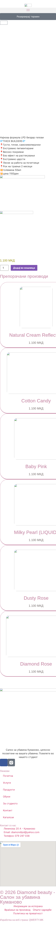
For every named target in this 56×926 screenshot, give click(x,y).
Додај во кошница (24, 267)
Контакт (7, 810)
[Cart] (3, 23)
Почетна (8, 775)
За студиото (10, 803)
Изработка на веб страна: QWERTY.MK (21, 920)
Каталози (8, 817)
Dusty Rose (36, 598)
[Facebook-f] (3, 762)
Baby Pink (36, 466)
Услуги (7, 782)
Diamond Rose (36, 664)
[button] (28, 10)
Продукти (9, 789)
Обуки (6, 796)
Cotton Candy (36, 400)
